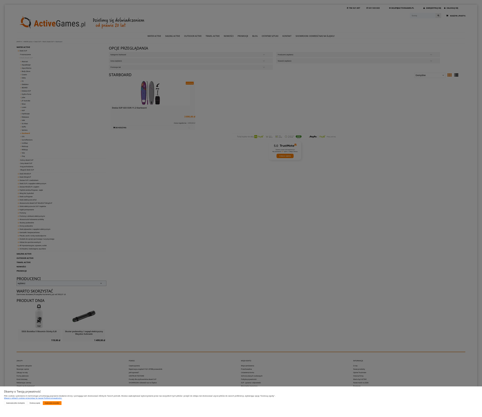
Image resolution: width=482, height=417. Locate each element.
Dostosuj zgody (35, 403)
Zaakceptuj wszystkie (52, 403)
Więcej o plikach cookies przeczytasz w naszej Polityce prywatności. (33, 398)
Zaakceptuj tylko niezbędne (15, 403)
